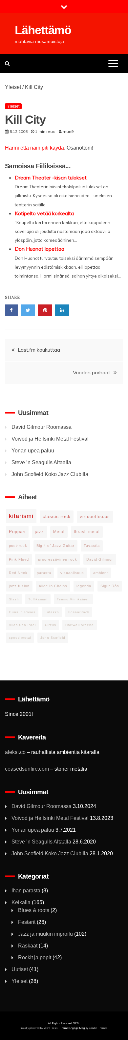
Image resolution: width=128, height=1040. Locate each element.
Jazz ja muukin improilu (45, 934)
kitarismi (21, 516)
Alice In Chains (53, 586)
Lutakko (52, 612)
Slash (14, 599)
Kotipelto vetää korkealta (44, 213)
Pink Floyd (19, 559)
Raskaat (27, 945)
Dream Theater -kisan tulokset (51, 177)
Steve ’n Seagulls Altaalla (41, 462)
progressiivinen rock (57, 559)
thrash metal (87, 532)
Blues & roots (33, 910)
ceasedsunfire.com (27, 769)
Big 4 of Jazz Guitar (55, 546)
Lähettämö (43, 30)
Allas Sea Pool (22, 625)
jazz (39, 531)
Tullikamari (38, 599)
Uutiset (19, 969)
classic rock (57, 516)
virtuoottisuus (95, 516)
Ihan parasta (25, 890)
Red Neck (18, 573)
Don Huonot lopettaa (39, 248)
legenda (83, 586)
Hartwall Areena (79, 625)
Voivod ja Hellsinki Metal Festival (50, 439)
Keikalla (21, 902)
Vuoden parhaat (91, 372)
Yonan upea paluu (32, 450)
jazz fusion (19, 586)
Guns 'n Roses (22, 612)
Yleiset (13, 87)
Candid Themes (98, 1028)
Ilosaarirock (78, 612)
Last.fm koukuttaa (39, 349)
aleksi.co (15, 752)
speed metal (20, 637)
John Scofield (52, 637)
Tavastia (92, 546)
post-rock (18, 546)
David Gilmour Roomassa (41, 427)
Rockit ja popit (34, 957)
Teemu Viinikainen (73, 599)
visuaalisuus (72, 573)
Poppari (17, 531)
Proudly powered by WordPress (39, 1028)
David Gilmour (99, 559)
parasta (44, 573)
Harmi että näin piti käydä (34, 148)
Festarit (26, 922)
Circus (50, 625)
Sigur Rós (109, 586)
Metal (59, 532)
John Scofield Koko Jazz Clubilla (49, 474)
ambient (100, 573)
